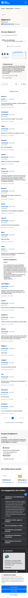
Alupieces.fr (17, 8)
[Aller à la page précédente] (5, 418)
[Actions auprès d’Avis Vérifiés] (26, 107)
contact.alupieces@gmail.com (10, 452)
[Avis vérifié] (1, 101)
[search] (16, 84)
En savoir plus (8, 567)
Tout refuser (14, 591)
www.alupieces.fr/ (7, 453)
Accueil (3, 8)
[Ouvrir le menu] (25, 2)
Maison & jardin (9, 8)
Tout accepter (14, 587)
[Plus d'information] (17, 572)
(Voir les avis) (17, 24)
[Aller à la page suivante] (23, 418)
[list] (14, 478)
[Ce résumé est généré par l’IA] (16, 75)
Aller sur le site (10, 459)
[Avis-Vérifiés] (5, 2)
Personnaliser (14, 595)
